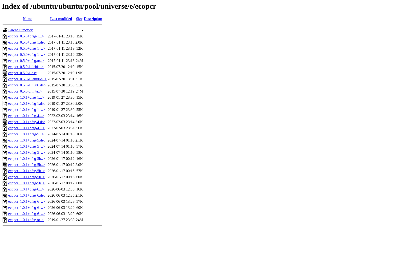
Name (27, 19)
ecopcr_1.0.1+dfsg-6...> (26, 189)
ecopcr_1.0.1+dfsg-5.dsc (26, 140)
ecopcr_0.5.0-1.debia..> (26, 67)
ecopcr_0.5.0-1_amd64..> (27, 79)
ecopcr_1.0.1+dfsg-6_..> (26, 201)
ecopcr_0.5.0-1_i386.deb (26, 85)
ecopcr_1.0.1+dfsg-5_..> (26, 146)
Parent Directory (20, 30)
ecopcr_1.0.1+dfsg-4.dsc (26, 122)
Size (79, 19)
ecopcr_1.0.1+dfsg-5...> (26, 134)
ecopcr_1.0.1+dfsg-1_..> (26, 110)
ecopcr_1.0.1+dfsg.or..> (26, 220)
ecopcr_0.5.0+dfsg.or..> (26, 61)
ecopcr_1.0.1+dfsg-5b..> (26, 159)
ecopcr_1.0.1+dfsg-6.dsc (26, 195)
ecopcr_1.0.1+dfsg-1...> (26, 97)
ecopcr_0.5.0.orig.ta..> (25, 91)
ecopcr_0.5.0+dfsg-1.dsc (26, 42)
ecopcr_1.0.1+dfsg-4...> (26, 116)
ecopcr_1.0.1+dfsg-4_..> (26, 128)
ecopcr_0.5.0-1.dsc (22, 73)
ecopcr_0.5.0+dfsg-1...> (26, 36)
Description (93, 19)
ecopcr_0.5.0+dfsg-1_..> (26, 48)
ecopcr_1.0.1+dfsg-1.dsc (26, 103)
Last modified (61, 19)
